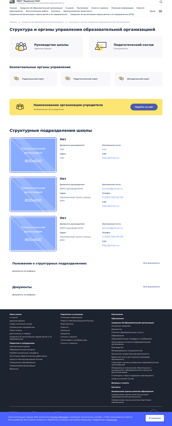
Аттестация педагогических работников (28, 356)
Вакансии (14, 369)
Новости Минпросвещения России (26, 359)
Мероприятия (16, 11)
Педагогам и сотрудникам (22, 343)
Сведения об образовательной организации (41, 8)
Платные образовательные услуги (127, 332)
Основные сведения (120, 326)
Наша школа (15, 314)
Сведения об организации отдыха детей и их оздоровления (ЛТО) (102, 14)
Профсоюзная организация (22, 366)
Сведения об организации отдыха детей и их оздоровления (38, 14)
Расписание (82, 8)
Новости (140, 8)
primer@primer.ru (112, 188)
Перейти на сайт (144, 107)
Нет (104, 149)
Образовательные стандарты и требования (131, 339)
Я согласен (155, 418)
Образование (117, 335)
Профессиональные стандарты (24, 353)
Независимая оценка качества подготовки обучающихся (131, 401)
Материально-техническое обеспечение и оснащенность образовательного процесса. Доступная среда (131, 370)
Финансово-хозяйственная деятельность (130, 354)
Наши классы (16, 330)
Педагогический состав (21, 324)
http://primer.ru (110, 158)
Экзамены (65, 333)
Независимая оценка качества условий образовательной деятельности (129, 395)
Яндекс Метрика (59, 417)
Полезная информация (122, 8)
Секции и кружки (69, 337)
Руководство (117, 347)
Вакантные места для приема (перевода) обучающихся (130, 358)
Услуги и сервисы (99, 8)
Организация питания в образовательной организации (131, 343)
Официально (117, 318)
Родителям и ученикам (72, 314)
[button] (160, 1)
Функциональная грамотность (77, 11)
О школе (70, 8)
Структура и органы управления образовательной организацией (135, 363)
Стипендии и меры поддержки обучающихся (132, 375)
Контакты (55, 11)
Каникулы (65, 330)
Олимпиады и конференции (74, 340)
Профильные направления (22, 327)
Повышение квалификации (23, 362)
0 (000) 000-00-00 (112, 197)
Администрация (17, 321)
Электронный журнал (20, 346)
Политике (112, 420)
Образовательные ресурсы (22, 349)
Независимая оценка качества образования (132, 391)
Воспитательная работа (37, 11)
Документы (116, 329)
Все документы (151, 263)
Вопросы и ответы (120, 383)
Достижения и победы (20, 333)
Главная (13, 8)
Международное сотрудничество (127, 350)
